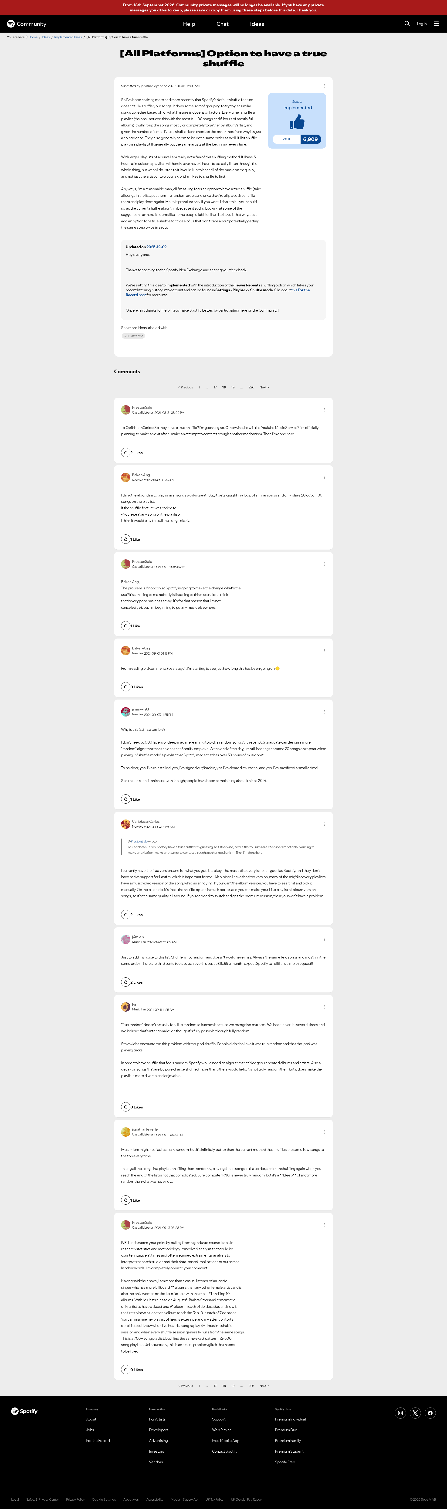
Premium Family (288, 1440)
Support (219, 1419)
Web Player (221, 1429)
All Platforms (133, 335)
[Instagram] (400, 1413)
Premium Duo (286, 1429)
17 (215, 387)
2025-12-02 (156, 246)
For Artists (157, 1419)
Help (189, 24)
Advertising (158, 1440)
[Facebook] (430, 1413)
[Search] (407, 24)
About (91, 1419)
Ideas (257, 24)
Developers (158, 1429)
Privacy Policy (75, 1499)
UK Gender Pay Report (246, 1499)
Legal (15, 1499)
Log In (422, 23)
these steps (253, 10)
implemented (297, 107)
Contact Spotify (225, 1451)
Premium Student (289, 1451)
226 (251, 387)
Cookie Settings (104, 1499)
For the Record (98, 1440)
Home (33, 37)
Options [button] (324, 85)
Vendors (156, 1462)
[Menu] (436, 23)
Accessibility (154, 1499)
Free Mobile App (225, 1440)
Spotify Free (285, 1462)
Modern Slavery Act (184, 1499)
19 (232, 387)
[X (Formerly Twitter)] (415, 1413)
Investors (156, 1451)
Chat (223, 24)
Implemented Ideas (68, 37)
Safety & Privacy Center (42, 1499)
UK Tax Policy (215, 1499)
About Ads (131, 1499)
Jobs (90, 1429)
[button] (287, 139)
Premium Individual (290, 1419)
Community (31, 24)
